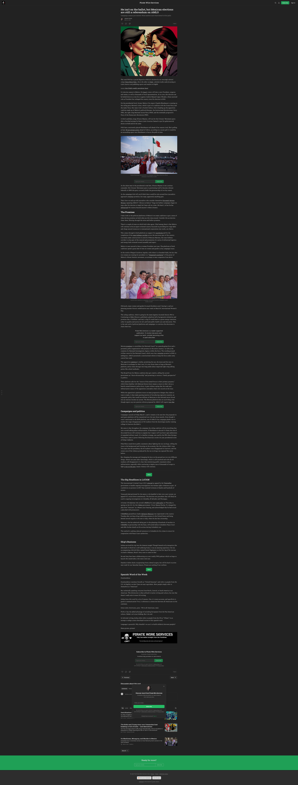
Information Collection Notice (148, 711)
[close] (164, 686)
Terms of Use (156, 710)
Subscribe (149, 706)
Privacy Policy (161, 711)
